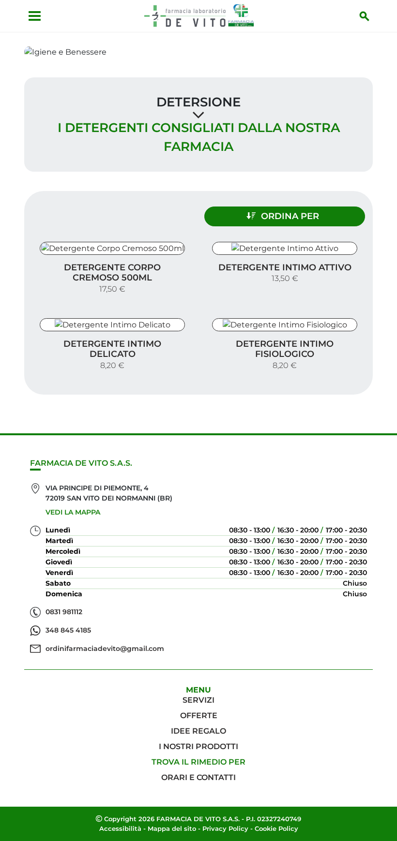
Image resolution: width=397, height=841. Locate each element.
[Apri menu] (34, 16)
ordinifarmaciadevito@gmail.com (105, 648)
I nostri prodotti (198, 746)
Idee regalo (198, 731)
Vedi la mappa (73, 512)
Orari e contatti (198, 777)
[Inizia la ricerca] (364, 16)
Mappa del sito (172, 828)
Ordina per (290, 216)
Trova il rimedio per (198, 762)
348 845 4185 (68, 630)
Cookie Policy (276, 828)
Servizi (198, 700)
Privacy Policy (225, 828)
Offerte (198, 715)
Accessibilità (120, 828)
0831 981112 (64, 611)
